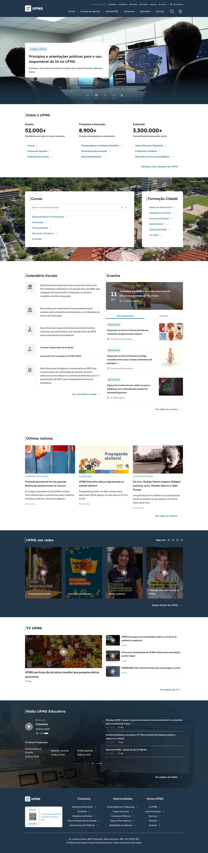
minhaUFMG (112, 11)
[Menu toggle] (180, 11)
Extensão (37, 239)
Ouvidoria (82, 811)
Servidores (133, 4)
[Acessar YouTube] (177, 540)
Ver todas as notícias (166, 516)
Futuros (164, 315)
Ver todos (162, 4)
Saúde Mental (156, 224)
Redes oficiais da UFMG (165, 605)
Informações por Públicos (82, 825)
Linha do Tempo (153, 811)
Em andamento (125, 315)
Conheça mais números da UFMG (159, 166)
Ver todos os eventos (166, 409)
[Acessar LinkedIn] (182, 540)
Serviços (160, 11)
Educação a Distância (43, 233)
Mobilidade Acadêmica (120, 825)
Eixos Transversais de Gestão (82, 820)
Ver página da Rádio (166, 777)
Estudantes (123, 4)
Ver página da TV (170, 689)
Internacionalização (159, 218)
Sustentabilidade (158, 229)
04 (114, 95)
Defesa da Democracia (160, 207)
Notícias (153, 820)
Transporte (128, 11)
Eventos (153, 825)
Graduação (37, 222)
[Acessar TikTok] (173, 540)
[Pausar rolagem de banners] (121, 95)
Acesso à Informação (82, 807)
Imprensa (153, 4)
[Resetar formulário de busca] (125, 207)
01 (88, 95)
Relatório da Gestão (82, 816)
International (178, 4)
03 (105, 95)
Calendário (145, 11)
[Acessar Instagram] (169, 540)
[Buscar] (122, 207)
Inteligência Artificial (160, 213)
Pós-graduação (40, 228)
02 (96, 95)
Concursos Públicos (121, 816)
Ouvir (112, 727)
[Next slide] (99, 763)
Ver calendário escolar (84, 394)
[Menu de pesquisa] (172, 11)
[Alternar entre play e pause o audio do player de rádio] (29, 726)
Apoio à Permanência (120, 820)
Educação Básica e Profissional (48, 216)
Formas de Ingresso (90, 11)
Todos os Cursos (121, 811)
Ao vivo (41, 720)
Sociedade (143, 4)
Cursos (71, 11)
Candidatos (112, 4)
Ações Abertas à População (121, 807)
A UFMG (153, 807)
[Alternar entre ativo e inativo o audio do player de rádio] (37, 733)
